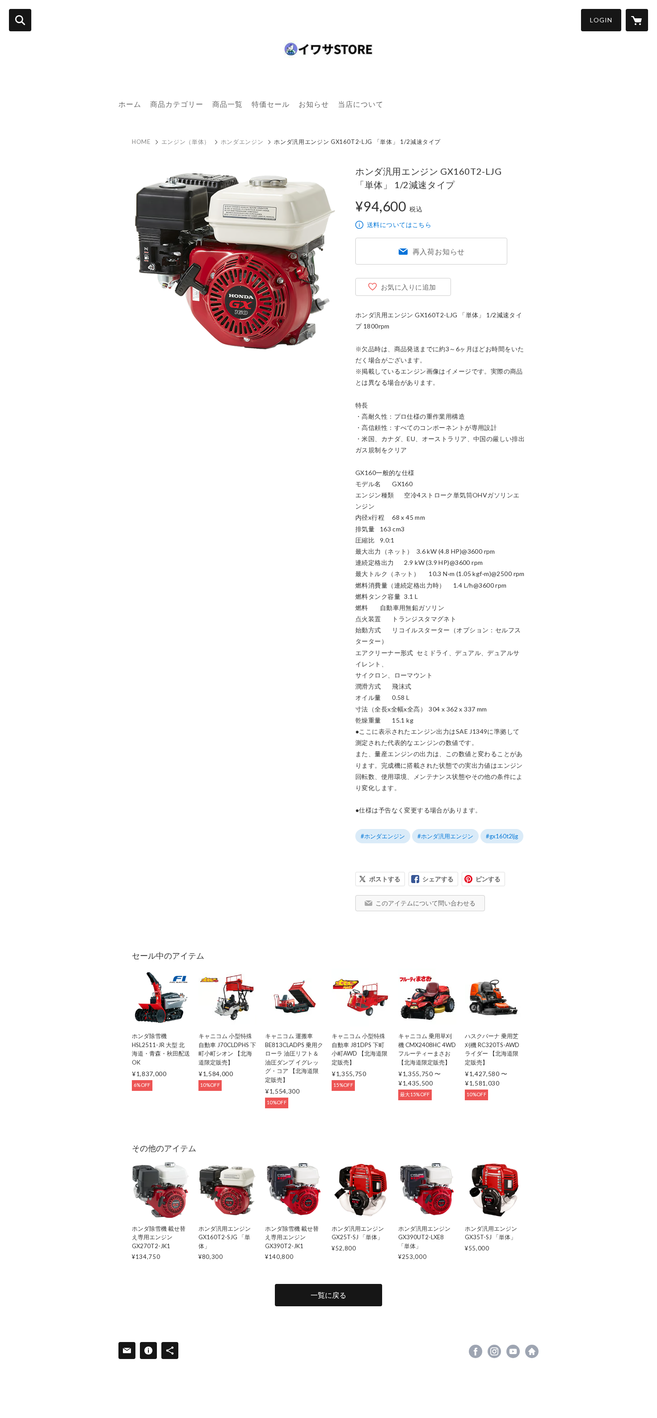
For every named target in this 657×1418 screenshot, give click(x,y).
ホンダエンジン (242, 141)
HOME (141, 141)
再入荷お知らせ (439, 251)
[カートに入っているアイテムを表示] (637, 20)
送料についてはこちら (399, 224)
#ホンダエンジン (383, 836)
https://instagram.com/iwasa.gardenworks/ (494, 1351)
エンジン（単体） (185, 141)
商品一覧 (227, 104)
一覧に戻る (328, 1295)
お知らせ (314, 104)
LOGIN (601, 20)
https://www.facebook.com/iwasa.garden (475, 1351)
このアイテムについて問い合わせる (425, 903)
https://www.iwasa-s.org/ (532, 1351)
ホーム (129, 104)
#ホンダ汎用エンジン (445, 836)
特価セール (271, 104)
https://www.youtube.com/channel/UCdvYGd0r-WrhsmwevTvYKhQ (513, 1351)
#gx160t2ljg (502, 836)
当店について (360, 104)
